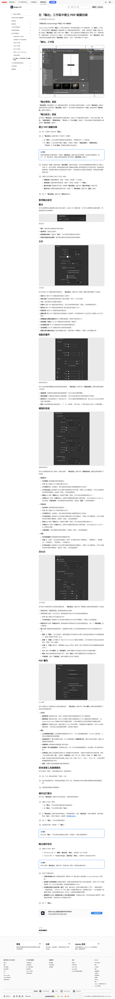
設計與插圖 (6, 967)
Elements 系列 (7, 975)
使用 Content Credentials (20, 52)
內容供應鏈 (28, 964)
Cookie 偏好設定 (87, 996)
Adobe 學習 (74, 969)
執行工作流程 (17, 49)
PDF (5, 971)
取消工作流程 (17, 42)
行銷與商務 (33, 2)
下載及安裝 (74, 964)
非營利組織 (51, 964)
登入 (110, 2)
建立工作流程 (17, 46)
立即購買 (52, 2)
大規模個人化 (29, 962)
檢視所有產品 (6, 979)
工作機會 (96, 967)
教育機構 (51, 962)
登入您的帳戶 (97, 962)
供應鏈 (96, 977)
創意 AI (5, 962)
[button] (105, 2)
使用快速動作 (17, 55)
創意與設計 (12, 2)
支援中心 (74, 962)
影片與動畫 (6, 969)
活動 (95, 969)
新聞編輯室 (97, 971)
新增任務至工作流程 (18, 36)
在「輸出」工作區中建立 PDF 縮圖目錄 (22, 59)
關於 (95, 964)
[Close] (80, 996)
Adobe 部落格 (97, 986)
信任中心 (96, 979)
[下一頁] (88, 931)
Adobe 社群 (74, 967)
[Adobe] (4, 2)
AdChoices (109, 996)
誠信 (95, 981)
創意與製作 (28, 969)
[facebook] (14, 996)
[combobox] (78, 7)
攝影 (5, 964)
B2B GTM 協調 (29, 971)
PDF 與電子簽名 (23, 2)
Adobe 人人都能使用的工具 (100, 983)
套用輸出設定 (71, 816)
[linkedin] (22, 996)
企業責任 (96, 973)
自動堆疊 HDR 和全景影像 (20, 39)
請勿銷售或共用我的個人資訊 (98, 996)
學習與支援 (43, 2)
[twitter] (19, 996)
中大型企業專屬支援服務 (77, 971)
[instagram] (17, 996)
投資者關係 (97, 975)
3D (4, 973)
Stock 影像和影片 (7, 977)
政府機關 (51, 967)
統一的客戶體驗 (29, 967)
